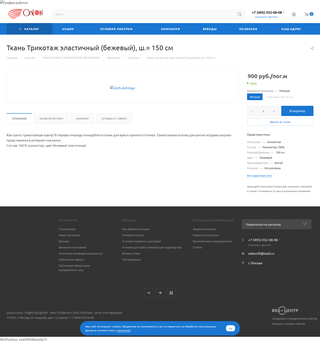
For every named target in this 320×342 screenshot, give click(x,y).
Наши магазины (69, 235)
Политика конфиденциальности (81, 253)
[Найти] (239, 14)
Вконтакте (149, 293)
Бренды (64, 241)
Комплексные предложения (212, 241)
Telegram (160, 293)
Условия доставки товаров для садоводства (152, 247)
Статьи (197, 247)
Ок (230, 328)
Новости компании (206, 235)
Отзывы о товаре (114, 118)
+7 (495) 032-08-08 (267, 12)
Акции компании (204, 229)
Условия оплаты (133, 235)
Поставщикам (131, 259)
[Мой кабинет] (294, 14)
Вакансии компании (72, 247)
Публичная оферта (71, 259)
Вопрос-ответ (131, 253)
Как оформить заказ (136, 229)
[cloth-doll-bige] (123, 88)
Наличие (82, 118)
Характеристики (51, 118)
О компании (67, 229)
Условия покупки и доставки (141, 241)
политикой (123, 330)
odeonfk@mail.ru (261, 253)
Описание (19, 118)
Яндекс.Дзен (171, 293)
